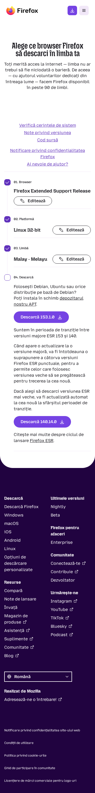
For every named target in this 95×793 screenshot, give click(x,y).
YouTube (59, 609)
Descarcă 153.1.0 (38, 317)
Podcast (59, 634)
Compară (13, 590)
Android (12, 540)
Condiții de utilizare (19, 743)
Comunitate (16, 647)
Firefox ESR (41, 440)
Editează (36, 200)
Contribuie (62, 571)
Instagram (61, 601)
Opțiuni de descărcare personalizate (18, 563)
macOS (11, 523)
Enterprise (62, 542)
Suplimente (16, 638)
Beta (55, 515)
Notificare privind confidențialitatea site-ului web (42, 730)
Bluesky (59, 626)
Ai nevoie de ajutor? (47, 164)
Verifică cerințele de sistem (47, 125)
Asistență (14, 630)
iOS (7, 531)
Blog (8, 655)
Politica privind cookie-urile (25, 755)
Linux (10, 548)
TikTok (57, 617)
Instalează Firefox (72, 10)
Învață (10, 607)
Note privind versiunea (47, 132)
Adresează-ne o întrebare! (30, 699)
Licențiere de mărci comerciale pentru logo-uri (40, 781)
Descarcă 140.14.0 (39, 421)
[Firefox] (22, 10)
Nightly (58, 506)
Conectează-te (65, 563)
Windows (13, 515)
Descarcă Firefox (21, 506)
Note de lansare (20, 599)
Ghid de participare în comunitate (29, 768)
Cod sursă (47, 139)
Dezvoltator (63, 580)
